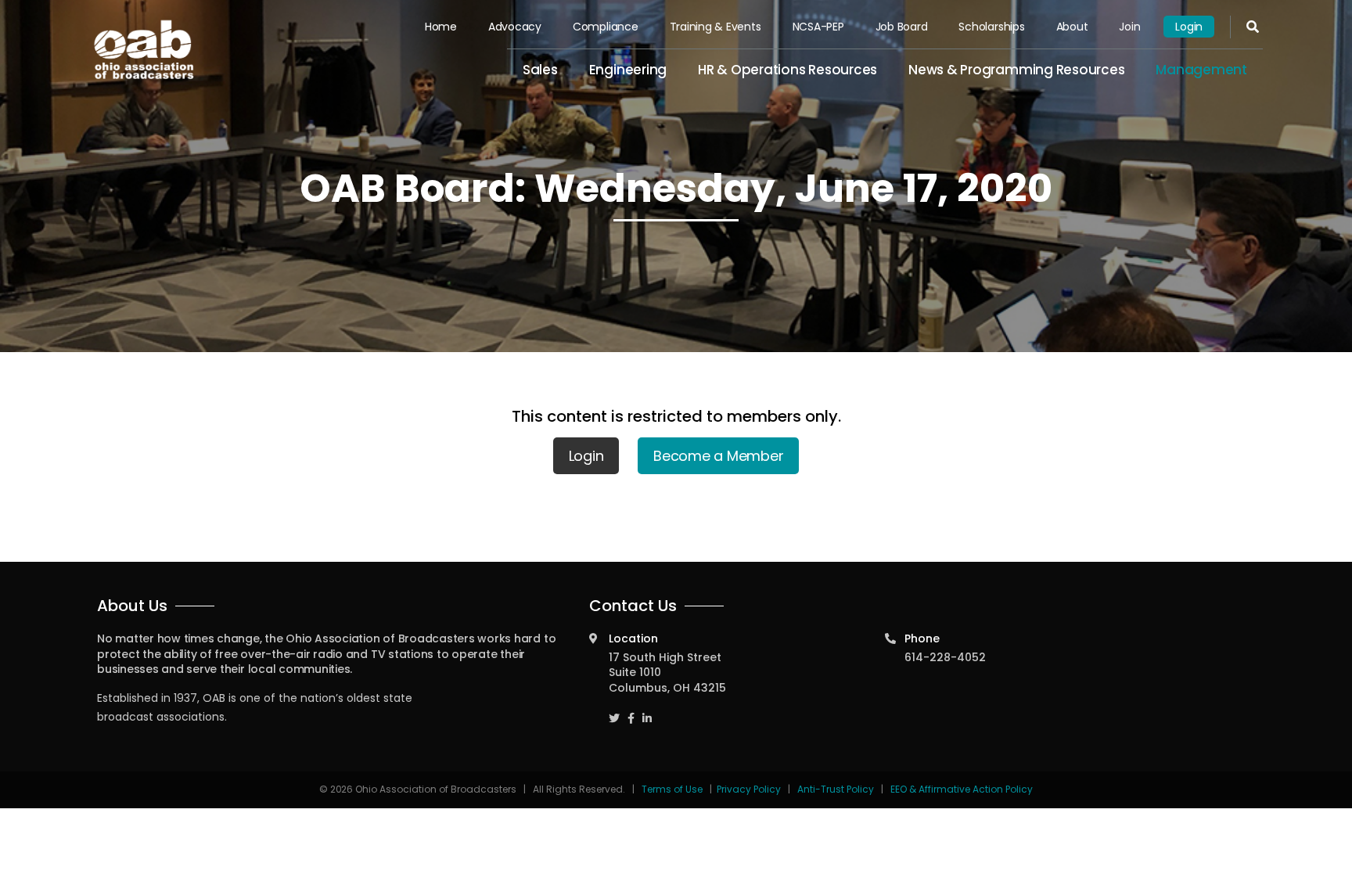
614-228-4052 (945, 657)
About (1072, 26)
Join (1129, 26)
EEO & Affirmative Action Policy (961, 789)
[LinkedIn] (647, 711)
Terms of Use (673, 789)
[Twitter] (614, 711)
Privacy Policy (749, 789)
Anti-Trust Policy (835, 789)
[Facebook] (631, 711)
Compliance (605, 26)
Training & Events (715, 26)
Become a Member (718, 456)
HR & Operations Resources (787, 69)
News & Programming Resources (1016, 69)
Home (441, 26)
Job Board (902, 26)
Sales (540, 69)
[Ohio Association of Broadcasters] (144, 49)
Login (1189, 26)
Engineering (628, 69)
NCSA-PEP (818, 26)
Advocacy (514, 26)
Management (1201, 69)
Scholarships (991, 26)
